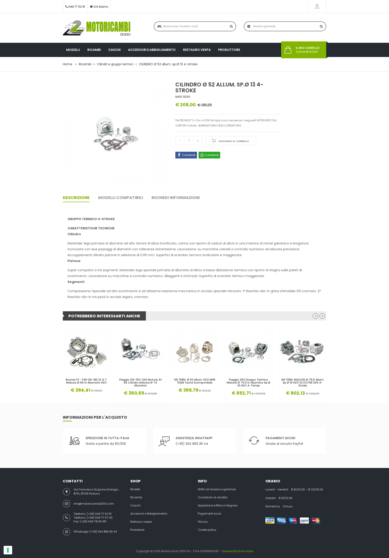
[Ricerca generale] (321, 26)
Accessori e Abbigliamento (152, 49)
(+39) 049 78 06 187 (93, 521)
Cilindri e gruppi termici (115, 64)
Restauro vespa (197, 49)
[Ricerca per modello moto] (231, 26)
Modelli (73, 49)
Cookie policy (207, 530)
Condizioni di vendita (212, 497)
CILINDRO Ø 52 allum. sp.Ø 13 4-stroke (168, 64)
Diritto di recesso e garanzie (217, 489)
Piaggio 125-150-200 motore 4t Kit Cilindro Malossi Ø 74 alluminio (140, 382)
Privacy (203, 522)
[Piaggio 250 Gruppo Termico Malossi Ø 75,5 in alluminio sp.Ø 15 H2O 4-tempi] (248, 352)
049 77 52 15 (76, 7)
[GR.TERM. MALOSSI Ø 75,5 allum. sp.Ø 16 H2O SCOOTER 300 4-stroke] (302, 352)
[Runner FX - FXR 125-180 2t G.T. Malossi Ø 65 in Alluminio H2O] (86, 352)
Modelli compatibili (120, 197)
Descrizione (76, 197)
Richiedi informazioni (176, 197)
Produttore (229, 49)
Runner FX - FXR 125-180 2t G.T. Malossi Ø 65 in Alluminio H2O (86, 381)
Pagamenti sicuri (209, 513)
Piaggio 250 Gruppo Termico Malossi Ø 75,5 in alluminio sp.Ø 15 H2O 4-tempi (248, 382)
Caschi (114, 49)
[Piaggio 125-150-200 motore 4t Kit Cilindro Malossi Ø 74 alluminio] (140, 352)
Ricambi (94, 49)
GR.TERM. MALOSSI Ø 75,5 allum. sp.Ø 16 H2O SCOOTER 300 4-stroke (302, 382)
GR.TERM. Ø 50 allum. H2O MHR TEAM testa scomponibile (194, 381)
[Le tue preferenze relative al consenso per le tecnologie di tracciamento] (8, 550)
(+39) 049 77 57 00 (100, 518)
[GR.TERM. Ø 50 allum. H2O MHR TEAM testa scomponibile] (194, 352)
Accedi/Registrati (317, 6)
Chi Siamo (100, 7)
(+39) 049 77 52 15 (99, 514)
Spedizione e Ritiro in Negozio (217, 505)
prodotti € (307, 50)
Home (67, 64)
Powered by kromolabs (237, 551)
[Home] (96, 28)
